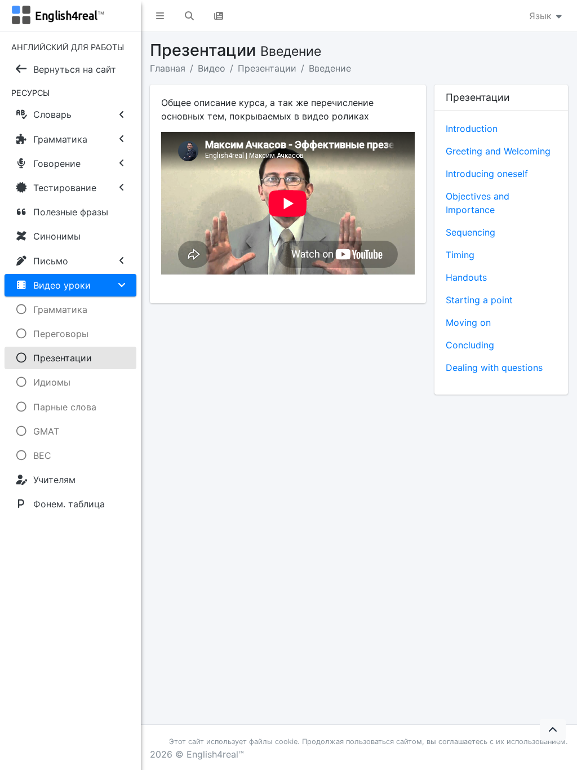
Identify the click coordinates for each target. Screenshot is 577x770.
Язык (541, 15)
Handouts (466, 277)
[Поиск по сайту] (189, 16)
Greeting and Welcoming (498, 151)
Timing (460, 254)
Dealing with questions (494, 367)
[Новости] (218, 16)
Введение (330, 68)
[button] (160, 16)
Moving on (468, 322)
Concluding (470, 345)
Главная (167, 68)
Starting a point (479, 300)
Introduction (472, 128)
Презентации (267, 68)
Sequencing (470, 232)
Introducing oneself (487, 173)
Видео (211, 68)
